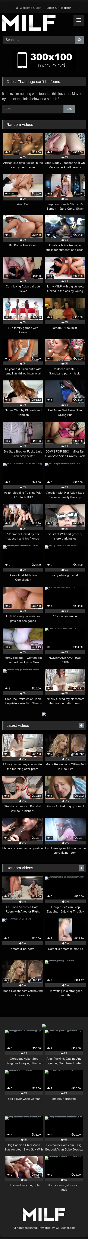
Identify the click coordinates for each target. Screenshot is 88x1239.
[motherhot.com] (36, 23)
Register (65, 7)
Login (50, 7)
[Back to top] (74, 1226)
